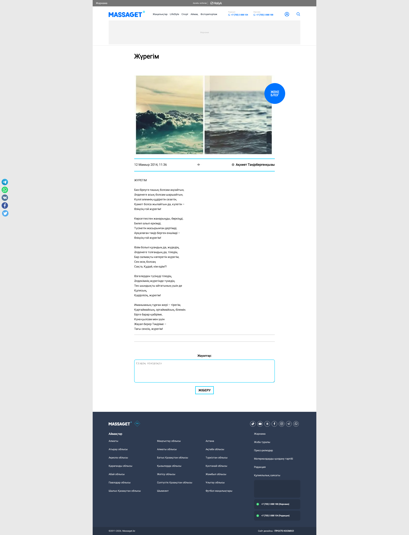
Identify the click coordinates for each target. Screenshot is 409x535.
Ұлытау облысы (215, 482)
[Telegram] (288, 423)
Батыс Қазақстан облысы (172, 457)
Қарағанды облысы (120, 465)
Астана (210, 440)
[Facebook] (274, 423)
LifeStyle (174, 14)
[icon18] (137, 423)
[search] (298, 14)
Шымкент (163, 490)
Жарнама (101, 3)
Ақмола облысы (118, 457)
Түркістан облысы (217, 457)
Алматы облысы (167, 449)
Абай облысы (117, 474)
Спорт (184, 14)
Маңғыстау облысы (169, 440)
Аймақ (194, 14)
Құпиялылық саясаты (267, 475)
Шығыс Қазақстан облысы (125, 490)
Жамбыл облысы (216, 474)
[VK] (267, 423)
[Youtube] (260, 423)
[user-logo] (286, 14)
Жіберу (204, 390)
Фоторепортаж (209, 14)
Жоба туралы (262, 442)
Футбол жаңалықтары (219, 490)
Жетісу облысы (166, 474)
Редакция (260, 467)
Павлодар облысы (120, 482)
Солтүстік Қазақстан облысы (174, 482)
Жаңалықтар (160, 14)
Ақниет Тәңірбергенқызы (255, 165)
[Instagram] (281, 423)
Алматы (113, 440)
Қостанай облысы (216, 465)
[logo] (127, 14)
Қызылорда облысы (169, 465)
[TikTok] (253, 423)
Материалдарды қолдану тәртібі (273, 458)
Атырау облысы (118, 449)
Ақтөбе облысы (215, 449)
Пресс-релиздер (263, 450)
